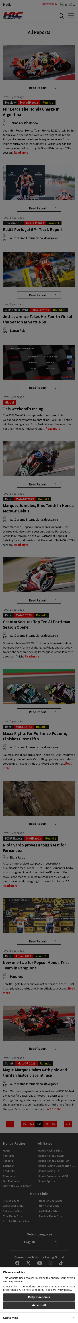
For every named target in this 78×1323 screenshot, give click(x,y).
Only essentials (39, 1297)
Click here (25, 1289)
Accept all (39, 1305)
